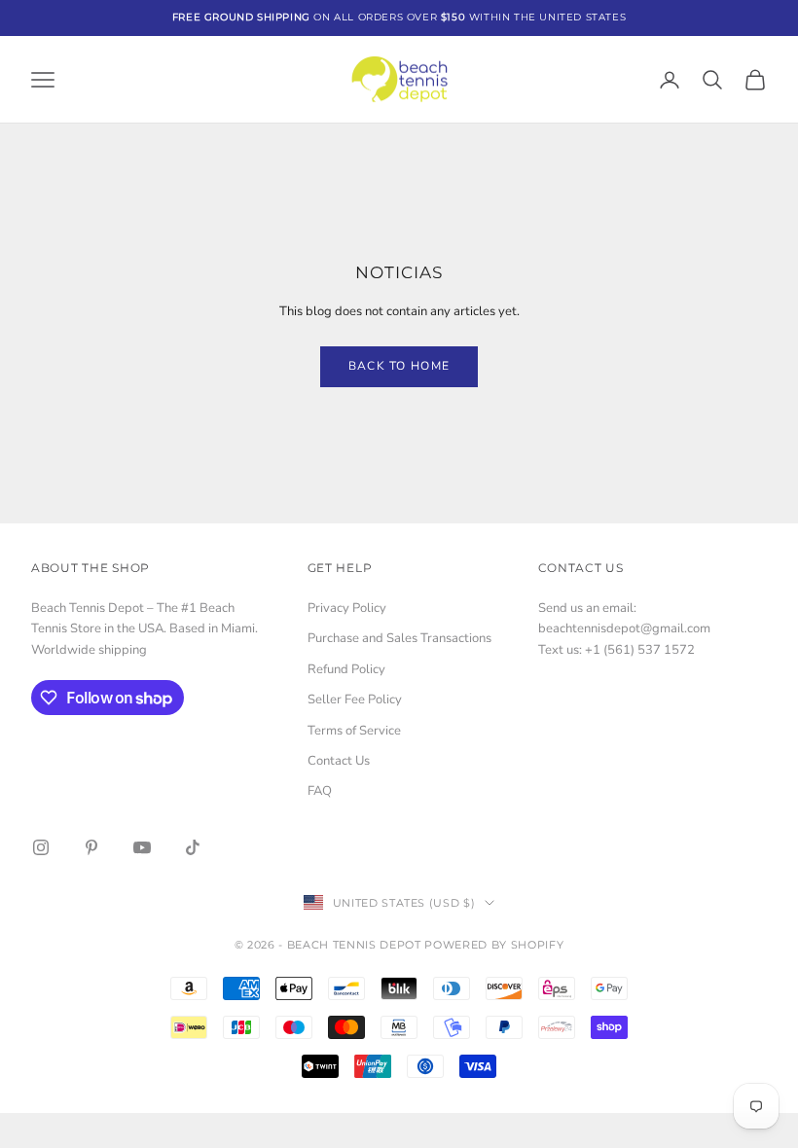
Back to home (399, 366)
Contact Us (339, 761)
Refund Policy (346, 669)
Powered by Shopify (493, 944)
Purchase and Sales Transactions (399, 638)
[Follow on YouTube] (142, 847)
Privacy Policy (347, 608)
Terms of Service (354, 730)
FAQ (320, 791)
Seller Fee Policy (355, 699)
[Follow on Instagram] (41, 847)
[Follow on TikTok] (192, 847)
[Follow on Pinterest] (91, 847)
